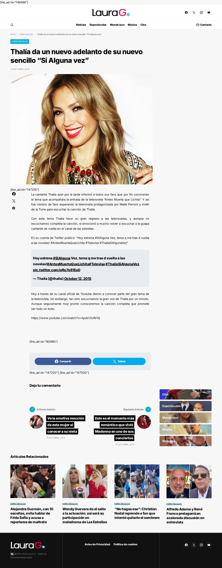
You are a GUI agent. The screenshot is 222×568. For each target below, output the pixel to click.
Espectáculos (26, 34)
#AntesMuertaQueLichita (68, 264)
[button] (12, 24)
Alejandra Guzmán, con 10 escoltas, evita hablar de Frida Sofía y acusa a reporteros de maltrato (31, 515)
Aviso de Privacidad (97, 544)
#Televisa (97, 264)
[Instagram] (201, 12)
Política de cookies (126, 544)
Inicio (13, 34)
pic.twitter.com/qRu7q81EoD (56, 270)
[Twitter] (194, 12)
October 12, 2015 (77, 279)
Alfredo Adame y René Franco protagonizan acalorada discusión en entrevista (185, 515)
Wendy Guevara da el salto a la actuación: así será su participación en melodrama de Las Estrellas (84, 515)
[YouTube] (209, 12)
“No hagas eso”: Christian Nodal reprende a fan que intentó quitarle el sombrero (136, 513)
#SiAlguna (61, 258)
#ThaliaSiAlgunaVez (122, 264)
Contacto (206, 25)
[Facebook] (186, 12)
